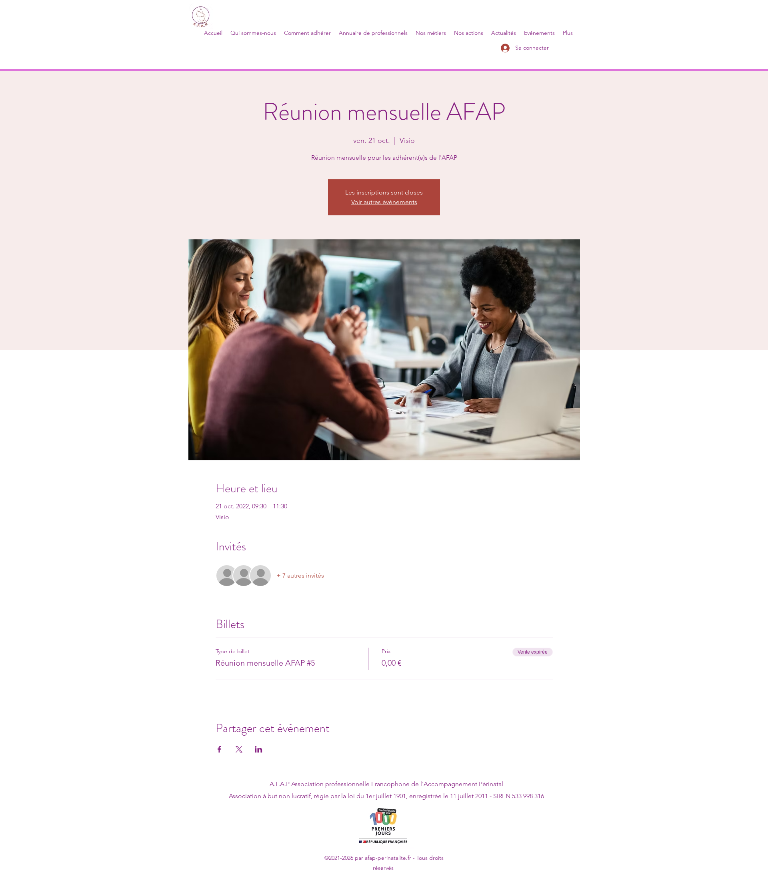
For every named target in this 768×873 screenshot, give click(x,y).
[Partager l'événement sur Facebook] (219, 749)
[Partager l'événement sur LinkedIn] (258, 749)
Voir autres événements (384, 202)
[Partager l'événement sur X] (239, 749)
